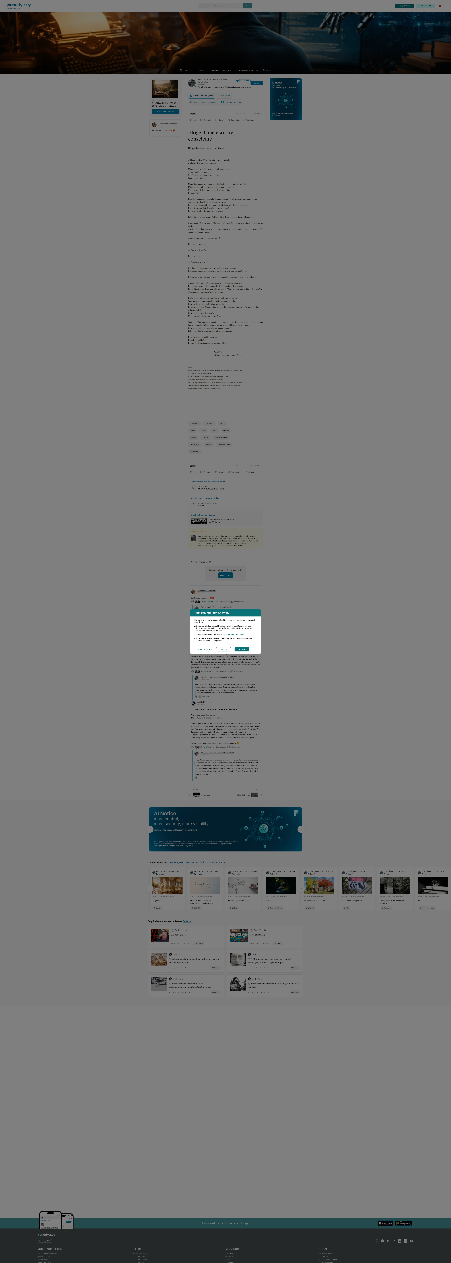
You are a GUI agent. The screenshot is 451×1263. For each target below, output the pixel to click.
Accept (242, 649)
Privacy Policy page (236, 634)
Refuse (223, 649)
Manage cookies (205, 649)
